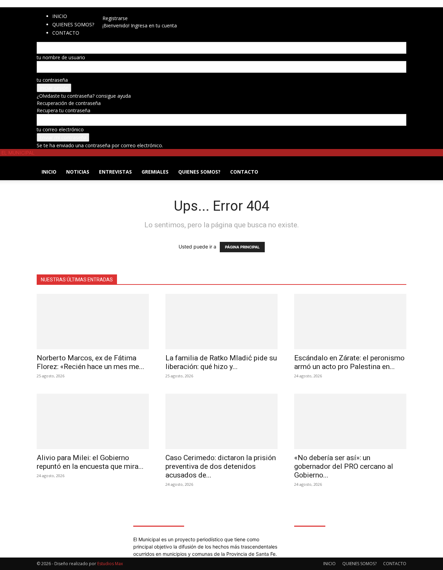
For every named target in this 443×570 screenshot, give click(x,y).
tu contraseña (52, 80)
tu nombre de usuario (61, 57)
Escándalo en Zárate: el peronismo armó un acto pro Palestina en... (349, 362)
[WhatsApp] (133, 11)
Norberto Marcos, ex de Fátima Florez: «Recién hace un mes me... (90, 362)
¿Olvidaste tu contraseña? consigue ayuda (84, 96)
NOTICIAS (77, 171)
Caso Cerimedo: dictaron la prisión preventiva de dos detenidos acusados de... (220, 466)
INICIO (59, 16)
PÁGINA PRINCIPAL (242, 247)
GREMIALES (155, 171)
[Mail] (123, 11)
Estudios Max (110, 564)
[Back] (145, 11)
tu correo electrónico (60, 129)
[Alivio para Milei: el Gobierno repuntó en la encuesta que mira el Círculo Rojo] (93, 421)
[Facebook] (113, 11)
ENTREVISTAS (115, 171)
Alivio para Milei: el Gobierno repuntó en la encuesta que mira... (90, 462)
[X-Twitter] (129, 11)
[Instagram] (118, 11)
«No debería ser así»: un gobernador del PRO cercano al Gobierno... (343, 466)
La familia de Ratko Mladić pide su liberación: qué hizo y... (221, 362)
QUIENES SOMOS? (73, 24)
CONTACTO (244, 171)
